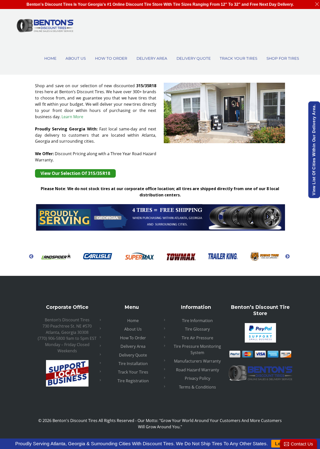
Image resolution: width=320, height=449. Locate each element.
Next (287, 256)
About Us (133, 329)
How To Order (133, 338)
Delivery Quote (133, 355)
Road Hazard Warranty (197, 370)
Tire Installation (133, 363)
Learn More (72, 116)
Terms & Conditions (197, 387)
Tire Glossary (197, 329)
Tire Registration (133, 381)
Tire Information (197, 320)
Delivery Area (133, 346)
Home (133, 320)
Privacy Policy (197, 378)
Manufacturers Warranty (197, 361)
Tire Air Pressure (197, 338)
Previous (31, 256)
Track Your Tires (133, 372)
